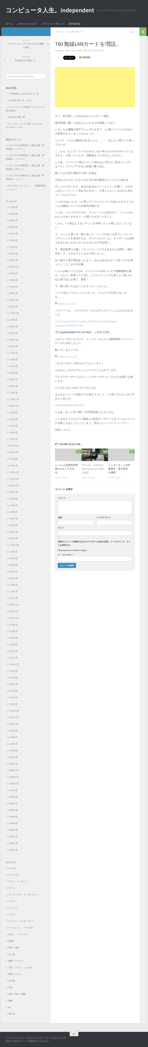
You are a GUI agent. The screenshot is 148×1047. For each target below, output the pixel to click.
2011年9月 (13, 671)
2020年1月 (13, 392)
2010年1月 (13, 763)
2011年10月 (13, 664)
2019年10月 (13, 406)
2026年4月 (13, 227)
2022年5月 (13, 333)
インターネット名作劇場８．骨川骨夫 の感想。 (119, 469)
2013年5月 (13, 571)
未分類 (11, 980)
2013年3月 (13, 584)
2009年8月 (13, 797)
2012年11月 (13, 611)
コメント (62, 497)
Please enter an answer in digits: (72, 550)
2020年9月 (13, 359)
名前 (60, 517)
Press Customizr (42, 1041)
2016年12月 (13, 472)
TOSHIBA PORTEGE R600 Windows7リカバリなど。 (93, 469)
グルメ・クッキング (18, 881)
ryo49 (60, 50)
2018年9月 (13, 425)
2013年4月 (13, 578)
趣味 (10, 1000)
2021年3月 (13, 346)
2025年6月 (13, 247)
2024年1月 (13, 293)
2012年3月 (13, 651)
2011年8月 (13, 677)
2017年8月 (13, 459)
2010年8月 (13, 737)
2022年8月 (13, 319)
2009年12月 (13, 770)
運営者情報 (74, 23)
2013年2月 (13, 591)
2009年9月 (13, 790)
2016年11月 (13, 478)
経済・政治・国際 (17, 994)
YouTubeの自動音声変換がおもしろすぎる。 (66, 469)
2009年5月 (13, 816)
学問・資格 (13, 947)
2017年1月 (13, 465)
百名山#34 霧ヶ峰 (16, 117)
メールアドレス (103, 517)
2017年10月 (13, 452)
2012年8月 (13, 624)
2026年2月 (13, 240)
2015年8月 (13, 498)
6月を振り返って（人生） (20, 100)
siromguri (12, 868)
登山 (10, 987)
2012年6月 (13, 631)
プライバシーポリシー (53, 23)
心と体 (11, 954)
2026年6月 (13, 213)
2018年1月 (13, 439)
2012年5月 (13, 637)
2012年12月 (13, 604)
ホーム (9, 23)
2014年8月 (13, 512)
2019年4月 (13, 419)
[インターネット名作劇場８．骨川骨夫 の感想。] (121, 455)
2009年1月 (13, 843)
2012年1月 (13, 657)
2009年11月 (13, 777)
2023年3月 (13, 306)
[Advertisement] (95, 87)
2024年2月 (13, 286)
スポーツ (12, 901)
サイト (61, 527)
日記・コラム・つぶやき (20, 967)
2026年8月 (13, 207)
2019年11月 (13, 399)
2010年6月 (13, 750)
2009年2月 (13, 836)
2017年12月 (13, 445)
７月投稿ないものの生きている (23, 93)
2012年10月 (13, 618)
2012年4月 (13, 644)
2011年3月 (13, 697)
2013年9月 (13, 551)
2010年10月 (13, 724)
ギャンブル (13, 874)
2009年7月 (13, 803)
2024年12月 (13, 266)
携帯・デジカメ (16, 960)
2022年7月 (13, 326)
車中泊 (11, 1013)
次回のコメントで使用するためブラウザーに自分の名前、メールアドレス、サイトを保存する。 (94, 543)
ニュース (12, 907)
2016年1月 (13, 492)
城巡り (11, 941)
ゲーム (11, 888)
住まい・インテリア (18, 934)
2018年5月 (13, 432)
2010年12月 (13, 710)
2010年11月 (13, 717)
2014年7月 (13, 518)
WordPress (16, 1041)
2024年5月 (13, 273)
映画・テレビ (14, 974)
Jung (10, 189)
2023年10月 (13, 300)
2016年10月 (13, 485)
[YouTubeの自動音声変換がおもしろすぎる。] (68, 455)
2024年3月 (13, 280)
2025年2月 (13, 260)
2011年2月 (13, 704)
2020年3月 (13, 379)
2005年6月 (13, 850)
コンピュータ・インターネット (23, 894)
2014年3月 (13, 531)
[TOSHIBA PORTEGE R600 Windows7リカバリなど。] (95, 455)
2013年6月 (13, 565)
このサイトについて (27, 23)
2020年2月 (13, 386)
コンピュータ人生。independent (50, 10)
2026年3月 (13, 233)
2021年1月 (13, 353)
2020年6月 (13, 372)
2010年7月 (13, 744)
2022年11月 (13, 313)
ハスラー (12, 914)
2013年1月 (13, 598)
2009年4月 (13, 823)
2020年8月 (13, 366)
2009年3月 (13, 830)
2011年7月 (13, 684)
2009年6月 (13, 810)
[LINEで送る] (84, 57)
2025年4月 (13, 253)
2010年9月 (13, 730)
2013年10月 (13, 545)
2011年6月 (13, 691)
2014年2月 (13, 538)
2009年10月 (13, 783)
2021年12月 (13, 339)
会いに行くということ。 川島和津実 (26, 185)
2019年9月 (13, 412)
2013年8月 (13, 558)
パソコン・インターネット (69, 31)
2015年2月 (13, 505)
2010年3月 (13, 757)
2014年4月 (13, 525)
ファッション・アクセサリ (21, 927)
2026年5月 (13, 220)
